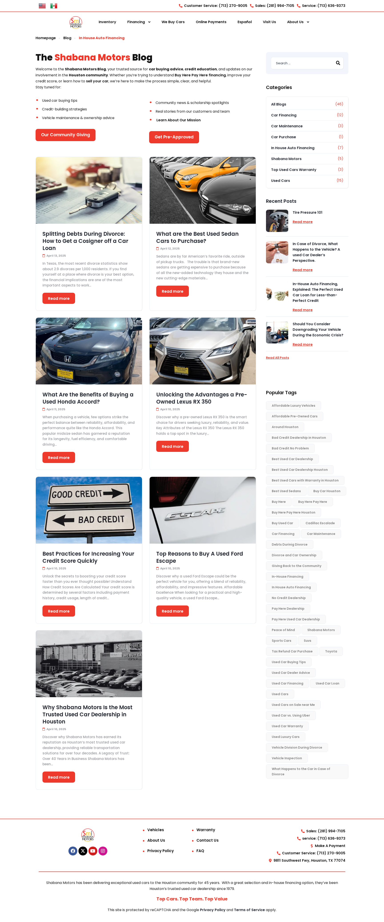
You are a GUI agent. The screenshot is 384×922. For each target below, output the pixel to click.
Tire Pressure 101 (307, 212)
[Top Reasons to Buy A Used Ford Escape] (203, 510)
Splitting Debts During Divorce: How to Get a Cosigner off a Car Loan (85, 241)
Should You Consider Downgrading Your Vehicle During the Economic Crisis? (318, 329)
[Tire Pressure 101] (277, 221)
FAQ (200, 850)
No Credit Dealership (289, 598)
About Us (295, 21)
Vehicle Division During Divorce (297, 747)
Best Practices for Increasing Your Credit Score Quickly (88, 557)
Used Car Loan (327, 683)
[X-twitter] (82, 851)
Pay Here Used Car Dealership (296, 619)
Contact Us (207, 840)
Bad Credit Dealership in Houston (299, 437)
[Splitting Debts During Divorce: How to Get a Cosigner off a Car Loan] (89, 190)
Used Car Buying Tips (289, 662)
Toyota (331, 651)
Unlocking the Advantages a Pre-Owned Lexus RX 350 (201, 398)
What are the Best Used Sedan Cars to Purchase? (197, 237)
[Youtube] (92, 851)
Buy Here (279, 502)
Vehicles (155, 830)
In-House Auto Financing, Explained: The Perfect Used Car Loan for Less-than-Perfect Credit (318, 292)
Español (245, 21)
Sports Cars (281, 640)
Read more (59, 298)
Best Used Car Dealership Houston (300, 469)
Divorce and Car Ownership (294, 555)
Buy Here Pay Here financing (200, 75)
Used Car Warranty (287, 726)
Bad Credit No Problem (290, 448)
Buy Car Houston (326, 491)
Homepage (46, 38)
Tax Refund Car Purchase (292, 651)
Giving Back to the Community (296, 566)
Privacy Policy (160, 850)
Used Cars (280, 180)
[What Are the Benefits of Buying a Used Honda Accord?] (89, 351)
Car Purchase (283, 137)
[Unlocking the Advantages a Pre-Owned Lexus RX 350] (203, 351)
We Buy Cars (173, 21)
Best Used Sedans (286, 491)
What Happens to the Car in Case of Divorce (301, 771)
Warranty (205, 830)
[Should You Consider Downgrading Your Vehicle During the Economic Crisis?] (277, 332)
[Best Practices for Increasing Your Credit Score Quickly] (89, 510)
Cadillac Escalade (320, 523)
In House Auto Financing (292, 147)
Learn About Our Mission (178, 120)
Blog (67, 38)
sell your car (97, 81)
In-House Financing (287, 576)
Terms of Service (250, 909)
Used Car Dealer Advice (291, 672)
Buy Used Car (282, 523)
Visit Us (269, 21)
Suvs (307, 640)
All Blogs (278, 104)
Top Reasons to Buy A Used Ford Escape (199, 557)
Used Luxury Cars (286, 737)
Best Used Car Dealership (292, 459)
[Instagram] (102, 851)
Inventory (107, 21)
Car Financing (283, 115)
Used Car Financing (287, 683)
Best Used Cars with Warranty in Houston (305, 480)
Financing (136, 21)
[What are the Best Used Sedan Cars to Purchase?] (203, 190)
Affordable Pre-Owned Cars (295, 416)
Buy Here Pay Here (312, 502)
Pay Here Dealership (288, 608)
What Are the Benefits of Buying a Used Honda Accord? (88, 398)
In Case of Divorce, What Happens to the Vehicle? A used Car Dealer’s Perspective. (316, 252)
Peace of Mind (283, 630)
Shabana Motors (286, 158)
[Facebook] (72, 851)
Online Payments (211, 21)
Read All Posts (277, 358)
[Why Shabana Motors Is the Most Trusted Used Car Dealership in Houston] (89, 663)
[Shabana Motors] (75, 22)
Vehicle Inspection (287, 758)
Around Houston (285, 427)
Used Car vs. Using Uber (291, 715)
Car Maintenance (287, 126)
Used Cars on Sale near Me (293, 705)
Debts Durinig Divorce (290, 544)
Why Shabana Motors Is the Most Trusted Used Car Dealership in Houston (87, 714)
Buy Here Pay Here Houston (293, 512)
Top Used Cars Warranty (293, 169)
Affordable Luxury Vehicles (293, 405)
